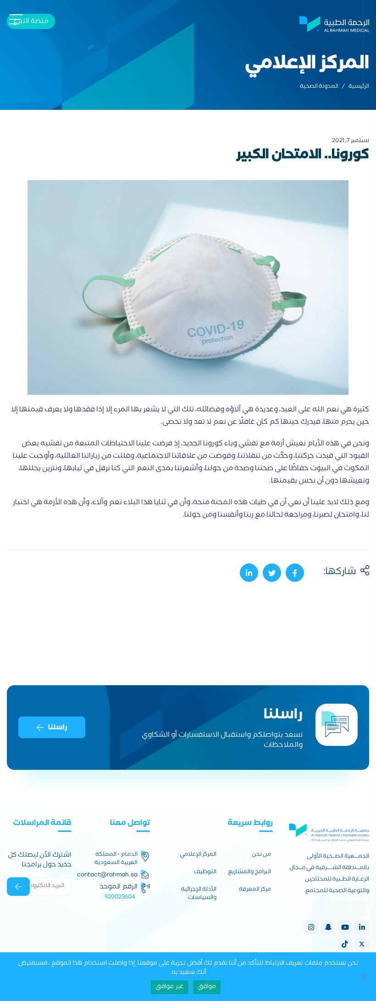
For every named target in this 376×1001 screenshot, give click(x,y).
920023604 (120, 896)
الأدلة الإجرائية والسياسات (198, 894)
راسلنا (57, 727)
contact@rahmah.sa (107, 874)
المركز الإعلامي (198, 855)
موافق (207, 987)
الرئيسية (358, 87)
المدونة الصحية (319, 87)
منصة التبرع (31, 22)
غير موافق (169, 987)
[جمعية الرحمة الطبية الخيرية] (334, 23)
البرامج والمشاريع (249, 873)
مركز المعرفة (255, 890)
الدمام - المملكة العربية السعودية (116, 859)
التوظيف (205, 873)
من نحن (261, 855)
